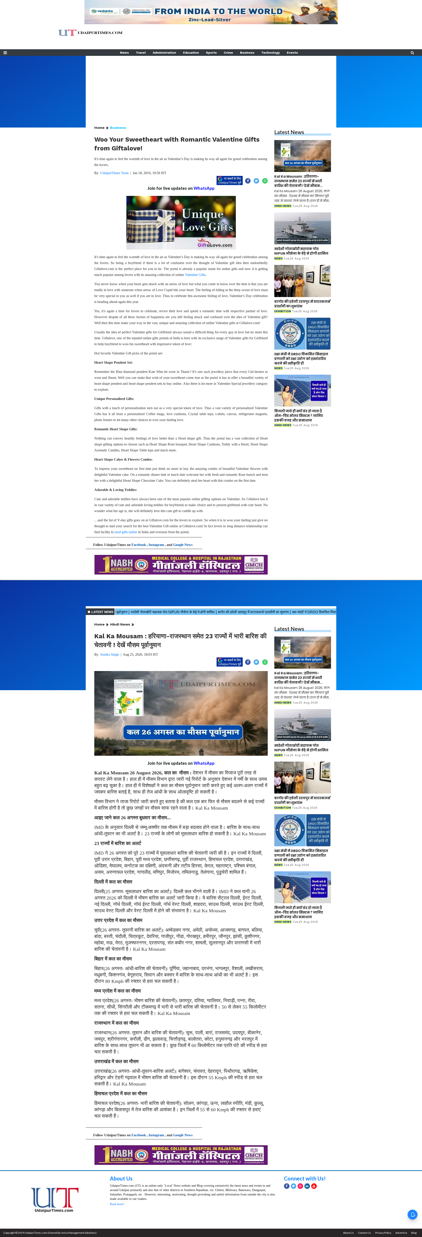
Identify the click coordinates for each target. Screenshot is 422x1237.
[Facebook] (286, 1186)
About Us (121, 1178)
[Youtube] (314, 1186)
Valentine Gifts (195, 275)
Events (292, 52)
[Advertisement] (211, 86)
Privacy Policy (383, 1232)
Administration (164, 52)
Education (191, 52)
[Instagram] (300, 1186)
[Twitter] (293, 1186)
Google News (183, 545)
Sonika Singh (109, 654)
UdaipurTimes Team (114, 173)
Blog (414, 1232)
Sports (211, 52)
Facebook (138, 545)
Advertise (401, 1232)
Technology (270, 52)
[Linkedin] (307, 1186)
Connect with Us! (305, 1178)
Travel (141, 52)
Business (247, 52)
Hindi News (120, 624)
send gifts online (126, 532)
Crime (228, 52)
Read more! (117, 1204)
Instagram (156, 545)
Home (99, 128)
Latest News (289, 132)
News (124, 52)
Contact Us (364, 1232)
